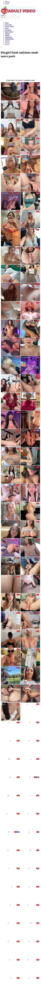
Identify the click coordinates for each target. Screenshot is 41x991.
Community (8, 37)
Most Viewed (9, 32)
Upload (7, 41)
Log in (7, 3)
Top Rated (8, 30)
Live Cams (8, 24)
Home (7, 23)
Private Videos (9, 26)
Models (7, 35)
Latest (7, 28)
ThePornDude (9, 39)
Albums (7, 33)
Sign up (7, 1)
